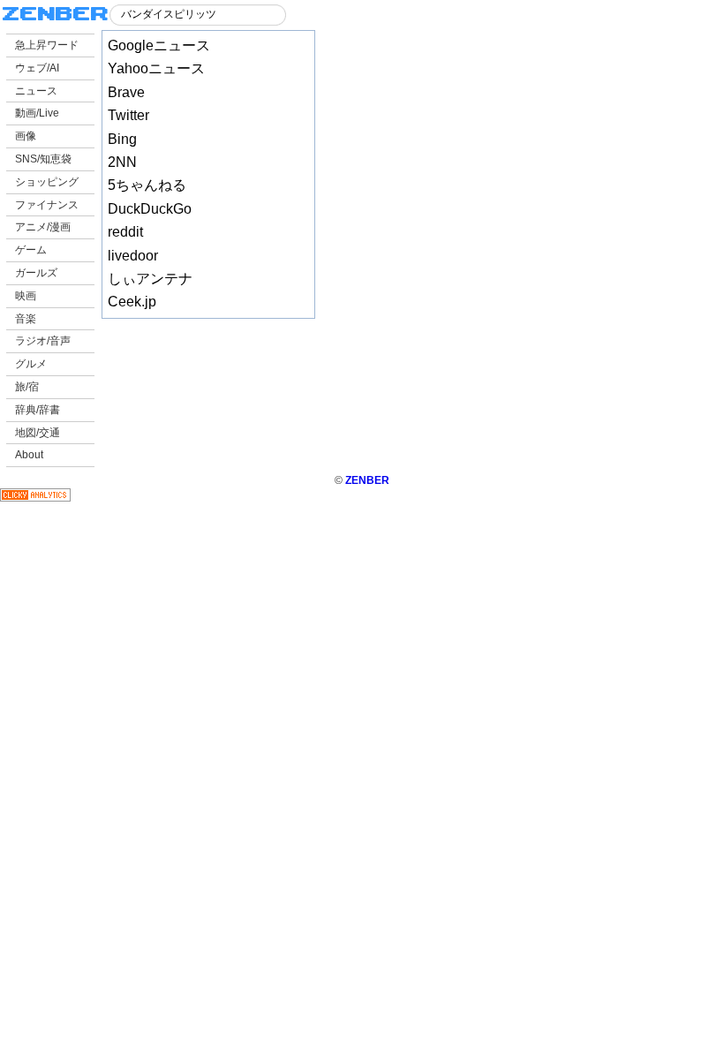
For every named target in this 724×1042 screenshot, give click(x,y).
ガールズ (36, 273)
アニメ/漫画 (43, 227)
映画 (25, 296)
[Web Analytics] (35, 498)
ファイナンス (47, 205)
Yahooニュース (156, 68)
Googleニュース (159, 45)
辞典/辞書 (37, 410)
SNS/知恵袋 (43, 159)
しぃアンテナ (150, 278)
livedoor (133, 255)
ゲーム (31, 250)
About (29, 455)
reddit (125, 231)
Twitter (128, 115)
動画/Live (37, 113)
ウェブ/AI (37, 68)
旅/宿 (27, 387)
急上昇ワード (47, 45)
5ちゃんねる (147, 185)
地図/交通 (37, 433)
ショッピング (47, 182)
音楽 (25, 319)
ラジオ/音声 (43, 341)
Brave (126, 92)
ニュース (36, 91)
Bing (122, 139)
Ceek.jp (132, 301)
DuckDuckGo (150, 208)
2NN (122, 162)
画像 (25, 136)
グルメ (31, 364)
